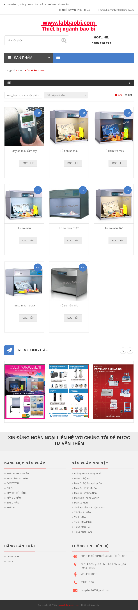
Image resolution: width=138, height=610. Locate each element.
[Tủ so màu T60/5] (24, 281)
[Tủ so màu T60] (114, 203)
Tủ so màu (24, 228)
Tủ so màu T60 (114, 228)
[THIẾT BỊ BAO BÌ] (69, 25)
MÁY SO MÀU (14, 497)
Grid (120, 94)
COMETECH (13, 483)
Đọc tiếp (28, 163)
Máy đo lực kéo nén (85, 493)
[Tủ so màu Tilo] (69, 281)
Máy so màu (81, 502)
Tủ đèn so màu (69, 150)
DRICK (10, 488)
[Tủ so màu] (24, 203)
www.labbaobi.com (68, 605)
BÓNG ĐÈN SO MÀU (17, 478)
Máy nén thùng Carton (86, 497)
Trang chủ (9, 70)
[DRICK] (113, 391)
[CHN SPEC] (69, 391)
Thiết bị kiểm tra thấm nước (89, 507)
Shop (20, 70)
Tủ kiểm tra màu (114, 150)
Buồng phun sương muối (87, 473)
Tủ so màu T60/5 (24, 305)
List (130, 94)
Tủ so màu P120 (69, 228)
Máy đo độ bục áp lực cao (88, 483)
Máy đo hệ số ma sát (85, 488)
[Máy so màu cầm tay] (24, 126)
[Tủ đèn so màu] (69, 126)
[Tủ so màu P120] (69, 203)
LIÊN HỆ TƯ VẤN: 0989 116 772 (75, 9)
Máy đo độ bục (82, 478)
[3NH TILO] (24, 391)
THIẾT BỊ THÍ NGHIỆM (18, 473)
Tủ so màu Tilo (69, 305)
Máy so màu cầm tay (24, 150)
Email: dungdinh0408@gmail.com (116, 9)
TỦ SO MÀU (13, 502)
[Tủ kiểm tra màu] (114, 126)
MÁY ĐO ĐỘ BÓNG (17, 493)
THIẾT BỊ (11, 507)
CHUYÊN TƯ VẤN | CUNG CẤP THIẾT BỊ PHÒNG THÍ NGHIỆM (38, 4)
